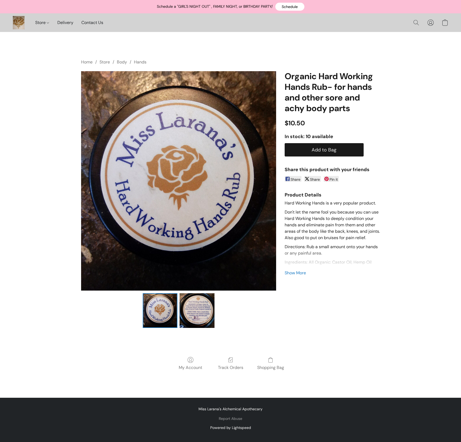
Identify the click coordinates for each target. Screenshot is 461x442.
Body (122, 62)
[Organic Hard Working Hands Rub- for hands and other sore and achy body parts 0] (160, 310)
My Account (190, 367)
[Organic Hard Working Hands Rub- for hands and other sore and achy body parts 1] (197, 310)
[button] (289, 7)
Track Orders (230, 367)
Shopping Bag (270, 367)
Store (41, 22)
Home (87, 62)
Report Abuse (230, 418)
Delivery (65, 22)
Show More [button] (295, 273)
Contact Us (92, 22)
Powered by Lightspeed (230, 427)
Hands (140, 62)
